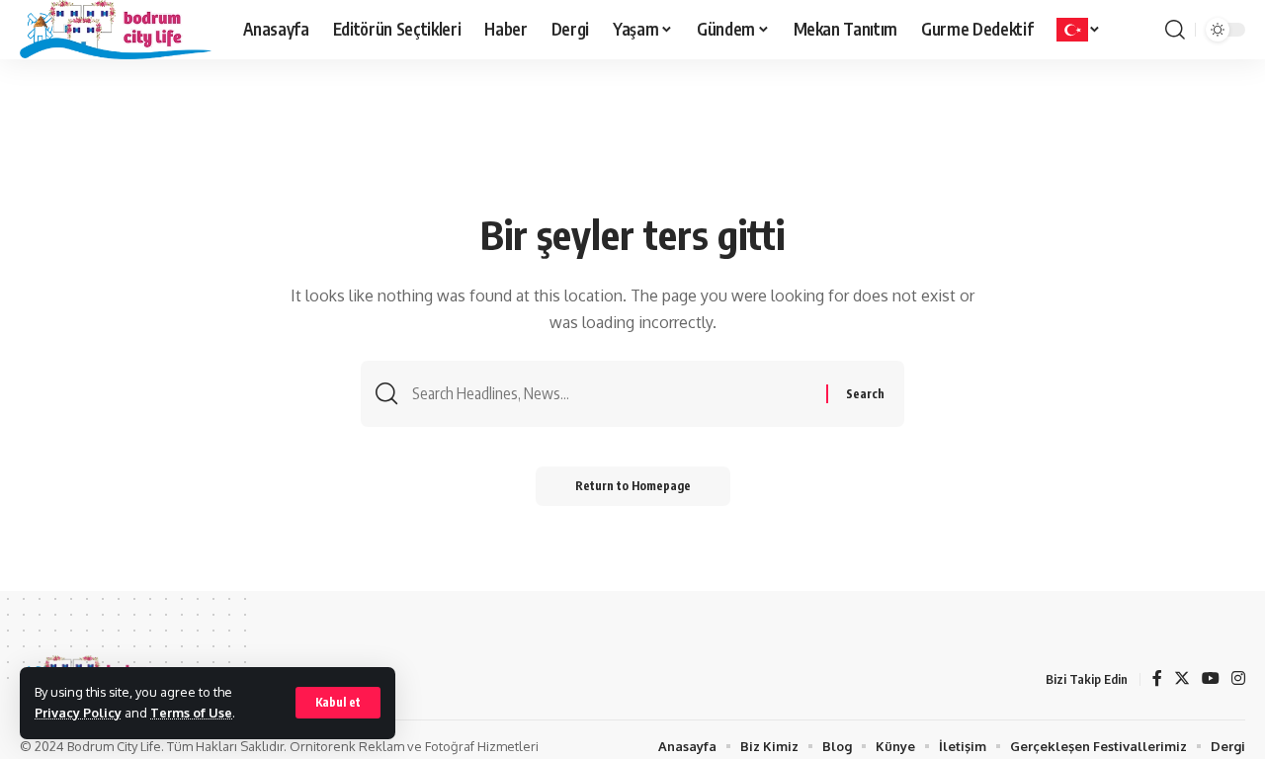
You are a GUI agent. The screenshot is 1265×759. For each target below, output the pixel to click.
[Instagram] (1238, 679)
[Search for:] (611, 394)
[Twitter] (1182, 679)
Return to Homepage (633, 485)
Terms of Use (191, 712)
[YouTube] (1211, 679)
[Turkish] (1079, 29)
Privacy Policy (78, 712)
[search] (1175, 29)
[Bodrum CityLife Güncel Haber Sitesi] (115, 29)
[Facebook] (1157, 679)
